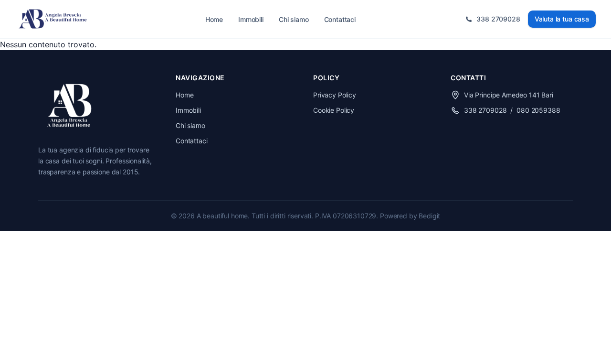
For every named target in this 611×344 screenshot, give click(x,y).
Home (214, 19)
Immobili (250, 19)
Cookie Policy (333, 110)
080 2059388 (538, 110)
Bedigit (429, 216)
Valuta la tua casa (562, 19)
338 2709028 (485, 110)
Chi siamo (294, 19)
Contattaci (340, 19)
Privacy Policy (334, 95)
